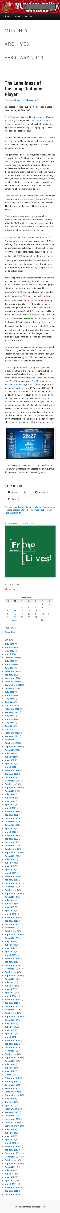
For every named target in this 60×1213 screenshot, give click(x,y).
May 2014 (9, 1071)
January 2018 (11, 921)
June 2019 (10, 863)
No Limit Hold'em (33, 507)
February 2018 (12, 917)
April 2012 (10, 1139)
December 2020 (12, 818)
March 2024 (10, 705)
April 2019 (10, 869)
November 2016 (12, 969)
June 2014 (10, 1068)
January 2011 (11, 1191)
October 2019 (11, 849)
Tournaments (48, 507)
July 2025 (9, 661)
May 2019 (9, 866)
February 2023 (12, 733)
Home (8, 16)
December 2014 (12, 1047)
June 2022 (10, 757)
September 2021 (13, 787)
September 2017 (13, 934)
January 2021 (11, 815)
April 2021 (10, 804)
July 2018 (9, 900)
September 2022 (13, 746)
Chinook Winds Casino (23, 510)
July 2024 (9, 692)
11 (15, 611)
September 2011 (13, 1163)
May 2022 (9, 760)
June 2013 (10, 1102)
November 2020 (12, 821)
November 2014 (12, 1051)
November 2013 (12, 1088)
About (17, 16)
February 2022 (12, 770)
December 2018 (12, 883)
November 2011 (12, 1157)
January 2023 (11, 736)
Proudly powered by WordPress (30, 1207)
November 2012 (12, 1119)
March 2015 (10, 1037)
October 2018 (11, 890)
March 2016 (10, 996)
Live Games (18, 507)
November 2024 (12, 678)
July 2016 (9, 982)
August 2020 (11, 825)
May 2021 (9, 801)
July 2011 (9, 1170)
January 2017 (11, 962)
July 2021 (9, 794)
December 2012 (12, 1115)
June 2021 (10, 798)
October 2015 (11, 1013)
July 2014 (9, 1064)
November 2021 (12, 781)
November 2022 (12, 739)
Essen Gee (10, 632)
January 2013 (11, 1112)
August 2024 (11, 688)
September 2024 (13, 685)
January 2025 (11, 675)
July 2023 (9, 716)
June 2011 (10, 1174)
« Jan (14, 620)
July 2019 (9, 859)
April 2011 (10, 1180)
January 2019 (11, 880)
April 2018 (10, 910)
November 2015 (12, 1009)
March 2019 (10, 873)
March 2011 (10, 1184)
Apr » (43, 620)
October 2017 (11, 931)
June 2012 (10, 1133)
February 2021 (12, 811)
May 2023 (9, 722)
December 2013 (12, 1085)
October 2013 (11, 1092)
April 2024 (10, 702)
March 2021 (10, 808)
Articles (28, 16)
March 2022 (10, 767)
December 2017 (12, 924)
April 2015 (10, 1033)
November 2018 (12, 887)
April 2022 (10, 763)
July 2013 (9, 1098)
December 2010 (12, 1194)
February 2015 (12, 1040)
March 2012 (10, 1143)
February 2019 (12, 876)
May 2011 (9, 1177)
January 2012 (11, 1150)
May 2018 (9, 907)
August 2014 (11, 1061)
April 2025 (10, 668)
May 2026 (9, 651)
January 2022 (11, 774)
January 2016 (11, 1003)
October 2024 (11, 681)
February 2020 (12, 835)
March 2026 (10, 654)
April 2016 (10, 992)
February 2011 (12, 1187)
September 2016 (13, 975)
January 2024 (11, 712)
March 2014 (10, 1075)
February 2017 (12, 958)
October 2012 (11, 1122)
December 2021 (12, 777)
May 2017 (9, 948)
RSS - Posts (12, 589)
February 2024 (12, 709)
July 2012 (9, 1129)
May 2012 (9, 1136)
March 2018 (10, 914)
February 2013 (12, 1109)
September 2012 (13, 1126)
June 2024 (10, 695)
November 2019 (12, 845)
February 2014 (12, 1078)
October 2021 (11, 784)
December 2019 (12, 842)
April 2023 (10, 726)
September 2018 (13, 893)
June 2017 (10, 945)
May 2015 (9, 1030)
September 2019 (13, 852)
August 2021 (11, 791)
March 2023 (10, 729)
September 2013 (13, 1095)
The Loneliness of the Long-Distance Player (23, 88)
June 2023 (10, 719)
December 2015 (12, 1006)
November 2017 (12, 927)
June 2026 (10, 647)
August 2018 (11, 897)
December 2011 (12, 1153)
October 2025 (11, 657)
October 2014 (11, 1054)
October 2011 (11, 1160)
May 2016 (9, 989)
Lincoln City (15, 513)
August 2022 (11, 750)
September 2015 (13, 1016)
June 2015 (10, 1027)
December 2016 (12, 965)
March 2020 (10, 832)
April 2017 (10, 951)
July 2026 (9, 644)
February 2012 (12, 1146)
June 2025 (10, 664)
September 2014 (13, 1057)
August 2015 (11, 1020)
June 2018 (10, 904)
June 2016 (10, 986)
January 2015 (11, 1044)
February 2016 (12, 999)
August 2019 (11, 856)
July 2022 (9, 753)
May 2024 (9, 699)
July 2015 (9, 1023)
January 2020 (11, 839)
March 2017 (10, 955)
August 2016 (11, 979)
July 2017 (9, 941)
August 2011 (11, 1167)
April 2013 (10, 1105)
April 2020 (10, 828)
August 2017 (11, 938)
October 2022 (11, 743)
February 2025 (12, 671)
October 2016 (11, 972)
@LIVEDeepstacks (13, 117)
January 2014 (11, 1081)
